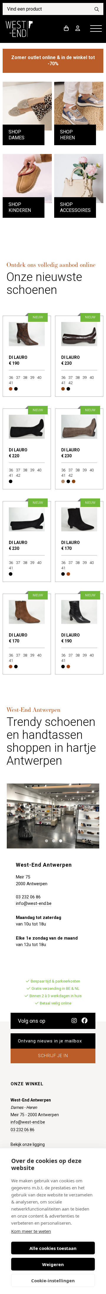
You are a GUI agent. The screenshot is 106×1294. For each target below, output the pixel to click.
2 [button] (52, 840)
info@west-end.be (34, 903)
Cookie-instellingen (53, 1280)
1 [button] (45, 840)
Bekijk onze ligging (28, 1144)
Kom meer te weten (31, 1231)
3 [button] (59, 840)
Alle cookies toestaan (53, 1248)
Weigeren (53, 1264)
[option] (53, 816)
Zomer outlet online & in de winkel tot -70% (53, 60)
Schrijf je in (53, 1055)
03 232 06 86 (28, 897)
